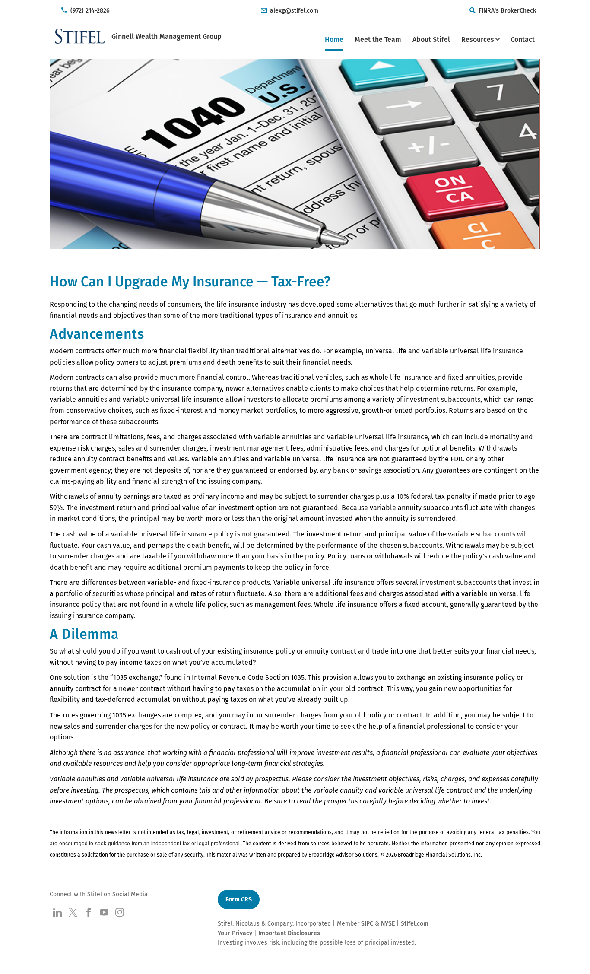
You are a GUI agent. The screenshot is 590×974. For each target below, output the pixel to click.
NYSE (388, 923)
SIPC (367, 923)
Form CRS (238, 899)
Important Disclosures (289, 933)
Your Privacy (235, 933)
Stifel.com (414, 923)
